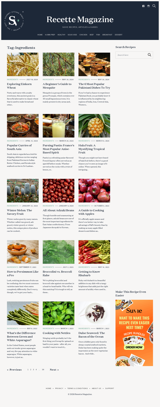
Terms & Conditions (77, 388)
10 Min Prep (50, 35)
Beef (92, 35)
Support (109, 388)
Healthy (61, 35)
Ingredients (12, 80)
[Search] (154, 6)
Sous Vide (72, 35)
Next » (54, 369)
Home (40, 35)
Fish (98, 35)
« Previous (14, 369)
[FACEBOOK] (143, 6)
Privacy (59, 388)
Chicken (83, 35)
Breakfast (107, 35)
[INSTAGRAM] (148, 6)
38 (43, 370)
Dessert (118, 35)
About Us (96, 388)
